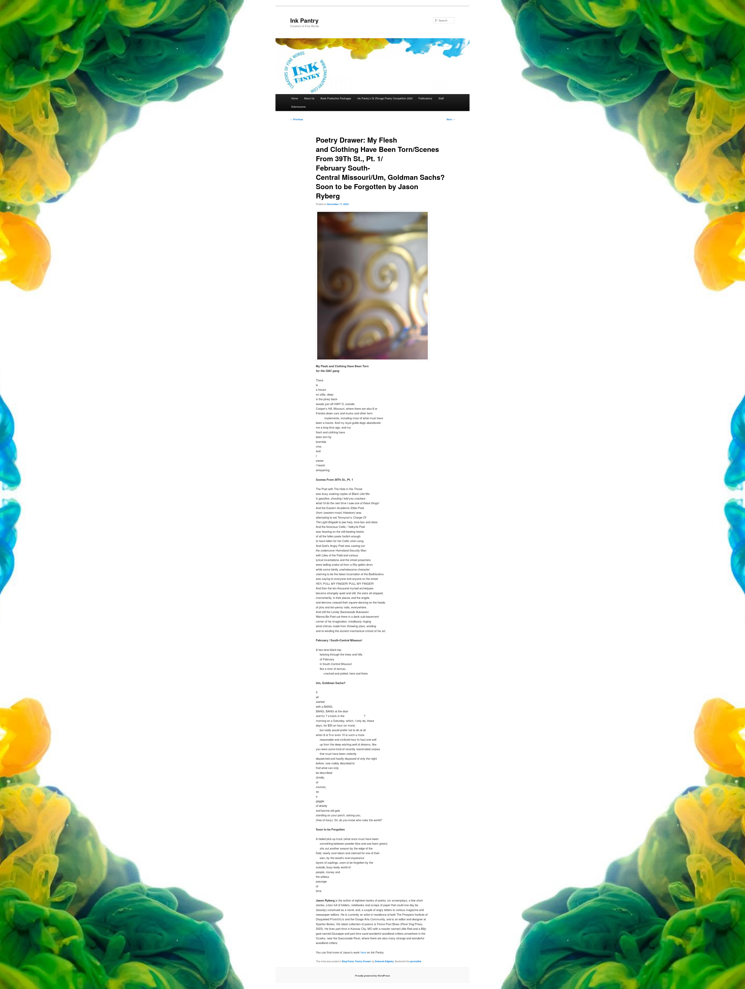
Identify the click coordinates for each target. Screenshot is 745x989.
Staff (441, 98)
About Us (309, 98)
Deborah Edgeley (384, 961)
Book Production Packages (336, 98)
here (363, 952)
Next (451, 119)
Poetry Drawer (363, 961)
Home (294, 98)
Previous (296, 119)
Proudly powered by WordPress (372, 975)
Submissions (298, 106)
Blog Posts (348, 961)
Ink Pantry (304, 20)
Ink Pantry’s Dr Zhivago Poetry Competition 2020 (384, 98)
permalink (415, 961)
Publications (425, 98)
